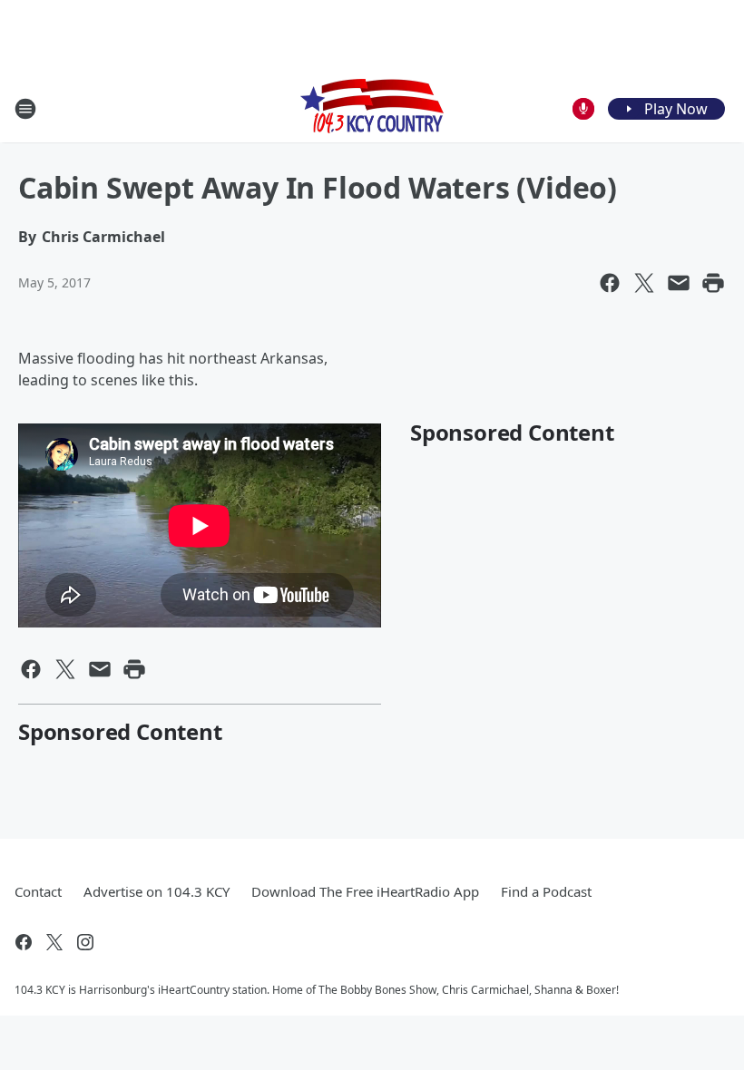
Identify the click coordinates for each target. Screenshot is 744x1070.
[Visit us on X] (54, 942)
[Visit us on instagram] (85, 942)
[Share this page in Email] (678, 283)
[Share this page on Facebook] (609, 283)
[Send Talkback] (583, 109)
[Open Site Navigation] (25, 109)
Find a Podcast (546, 891)
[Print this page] (713, 283)
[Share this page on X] (644, 283)
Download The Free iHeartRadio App (365, 891)
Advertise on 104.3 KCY (156, 891)
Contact (38, 891)
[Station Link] (372, 108)
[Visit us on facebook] (23, 942)
